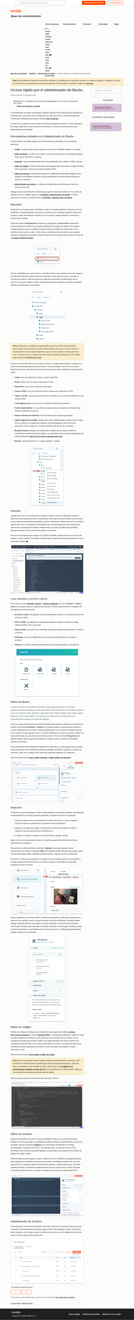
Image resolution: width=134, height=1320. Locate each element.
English (47, 70)
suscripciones (52, 101)
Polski (47, 47)
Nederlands (48, 42)
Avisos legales (74, 1314)
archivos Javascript (22, 1035)
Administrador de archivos (25, 184)
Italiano (47, 44)
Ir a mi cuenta (49, 76)
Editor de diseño (21, 154)
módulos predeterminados (22, 238)
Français (47, 39)
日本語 (47, 34)
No (26, 1292)
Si (15, 1292)
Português (48, 36)
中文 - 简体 (48, 68)
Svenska (47, 49)
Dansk (47, 57)
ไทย (46, 65)
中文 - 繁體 (48, 55)
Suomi (47, 52)
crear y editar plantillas (38, 758)
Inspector (18, 162)
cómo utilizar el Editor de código (42, 1055)
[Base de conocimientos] (16, 12)
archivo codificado (50, 604)
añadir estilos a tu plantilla (59, 758)
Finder (17, 149)
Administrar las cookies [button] (111, 1314)
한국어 (47, 63)
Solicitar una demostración (93, 3)
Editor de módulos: (22, 174)
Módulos (37, 1145)
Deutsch (47, 31)
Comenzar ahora (115, 3)
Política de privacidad (91, 1314)
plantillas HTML (43, 1035)
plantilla (30, 604)
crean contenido (51, 119)
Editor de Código (21, 166)
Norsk (47, 60)
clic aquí (90, 83)
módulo (38, 604)
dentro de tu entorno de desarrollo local (46, 436)
